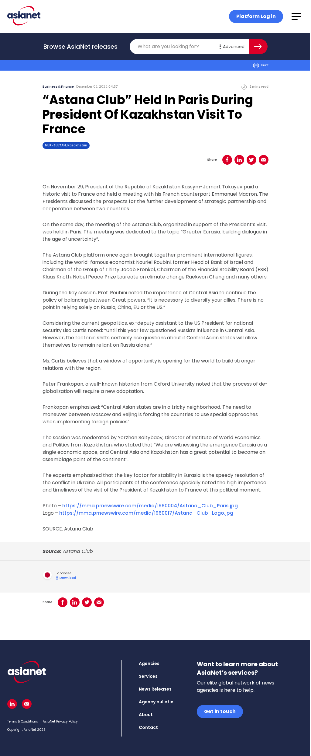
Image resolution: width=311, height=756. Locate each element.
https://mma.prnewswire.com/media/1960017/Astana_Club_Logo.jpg (146, 512)
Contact (148, 727)
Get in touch (220, 711)
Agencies (149, 663)
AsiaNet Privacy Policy (60, 721)
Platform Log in (256, 16)
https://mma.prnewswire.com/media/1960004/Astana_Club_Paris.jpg (150, 505)
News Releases (155, 689)
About (146, 715)
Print (264, 65)
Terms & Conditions (22, 721)
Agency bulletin (156, 702)
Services (148, 676)
